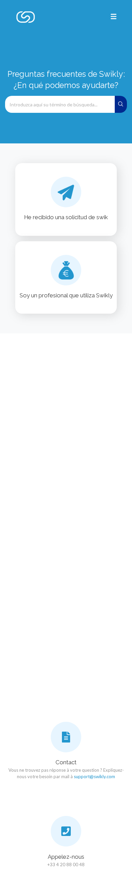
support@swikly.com (94, 776)
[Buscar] (121, 104)
